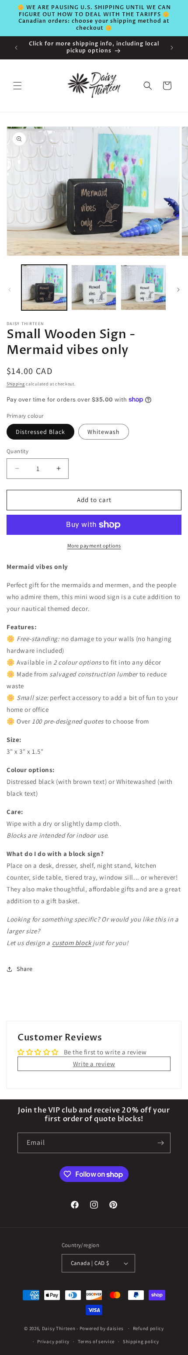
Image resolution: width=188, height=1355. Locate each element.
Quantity (17, 451)
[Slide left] (9, 289)
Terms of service (96, 1341)
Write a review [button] (94, 1064)
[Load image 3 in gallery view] (143, 287)
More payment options (94, 545)
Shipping (16, 384)
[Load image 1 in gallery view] (44, 287)
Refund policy (148, 1328)
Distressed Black (40, 432)
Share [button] (25, 969)
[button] (17, 85)
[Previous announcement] (16, 47)
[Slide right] (178, 289)
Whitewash (103, 432)
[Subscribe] (160, 1143)
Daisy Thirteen (59, 1328)
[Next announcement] (171, 47)
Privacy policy (53, 1341)
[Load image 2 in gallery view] (94, 287)
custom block (71, 943)
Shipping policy (141, 1341)
